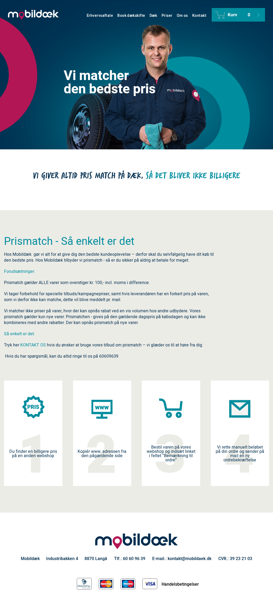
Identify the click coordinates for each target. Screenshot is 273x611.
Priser (167, 16)
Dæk (153, 16)
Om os (182, 16)
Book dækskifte (131, 16)
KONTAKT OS (33, 345)
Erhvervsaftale (100, 16)
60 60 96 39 (134, 559)
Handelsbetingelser (180, 584)
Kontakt (199, 16)
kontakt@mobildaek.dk (189, 559)
